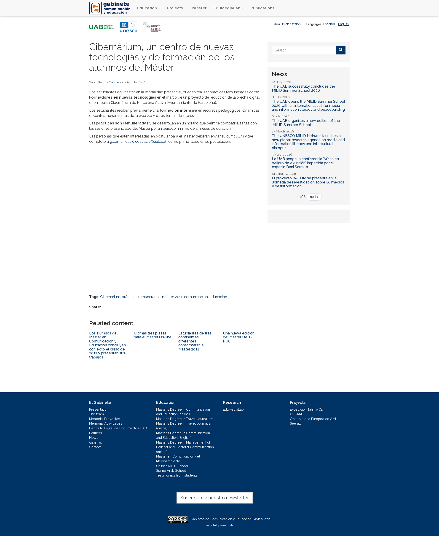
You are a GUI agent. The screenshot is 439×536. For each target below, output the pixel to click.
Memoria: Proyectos (104, 419)
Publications (262, 7)
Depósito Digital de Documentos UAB (118, 428)
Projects (175, 7)
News (93, 437)
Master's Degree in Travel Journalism (184, 419)
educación (218, 297)
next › (314, 197)
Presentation (98, 409)
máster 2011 (172, 297)
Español (329, 24)
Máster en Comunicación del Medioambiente (178, 458)
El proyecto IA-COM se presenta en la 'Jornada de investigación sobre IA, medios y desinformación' (308, 182)
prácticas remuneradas (141, 297)
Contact (95, 447)
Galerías (95, 442)
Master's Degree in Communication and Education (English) (183, 435)
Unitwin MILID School (172, 466)
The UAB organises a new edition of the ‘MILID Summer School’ (306, 123)
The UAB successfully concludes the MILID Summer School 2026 (303, 88)
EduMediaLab (227, 7)
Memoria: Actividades (105, 423)
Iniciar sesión (291, 24)
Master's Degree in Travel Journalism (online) (184, 425)
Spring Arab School (171, 470)
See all (295, 423)
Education (147, 7)
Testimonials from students (177, 475)
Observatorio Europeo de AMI (313, 419)
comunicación (196, 297)
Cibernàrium (110, 297)
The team (96, 414)
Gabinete (115, 82)
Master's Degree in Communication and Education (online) (183, 411)
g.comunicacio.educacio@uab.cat (138, 141)
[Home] (111, 8)
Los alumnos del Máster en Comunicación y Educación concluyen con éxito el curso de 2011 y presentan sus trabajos (107, 345)
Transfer (198, 7)
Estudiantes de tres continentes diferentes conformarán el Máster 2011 (194, 341)
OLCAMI (296, 414)
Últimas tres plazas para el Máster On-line (152, 335)
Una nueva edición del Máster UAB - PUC (238, 337)
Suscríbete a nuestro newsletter (214, 498)
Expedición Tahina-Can (307, 409)
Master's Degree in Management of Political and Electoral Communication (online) (185, 447)
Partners (95, 433)
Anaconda (226, 525)
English (343, 24)
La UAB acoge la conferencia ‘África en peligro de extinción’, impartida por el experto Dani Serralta (305, 163)
